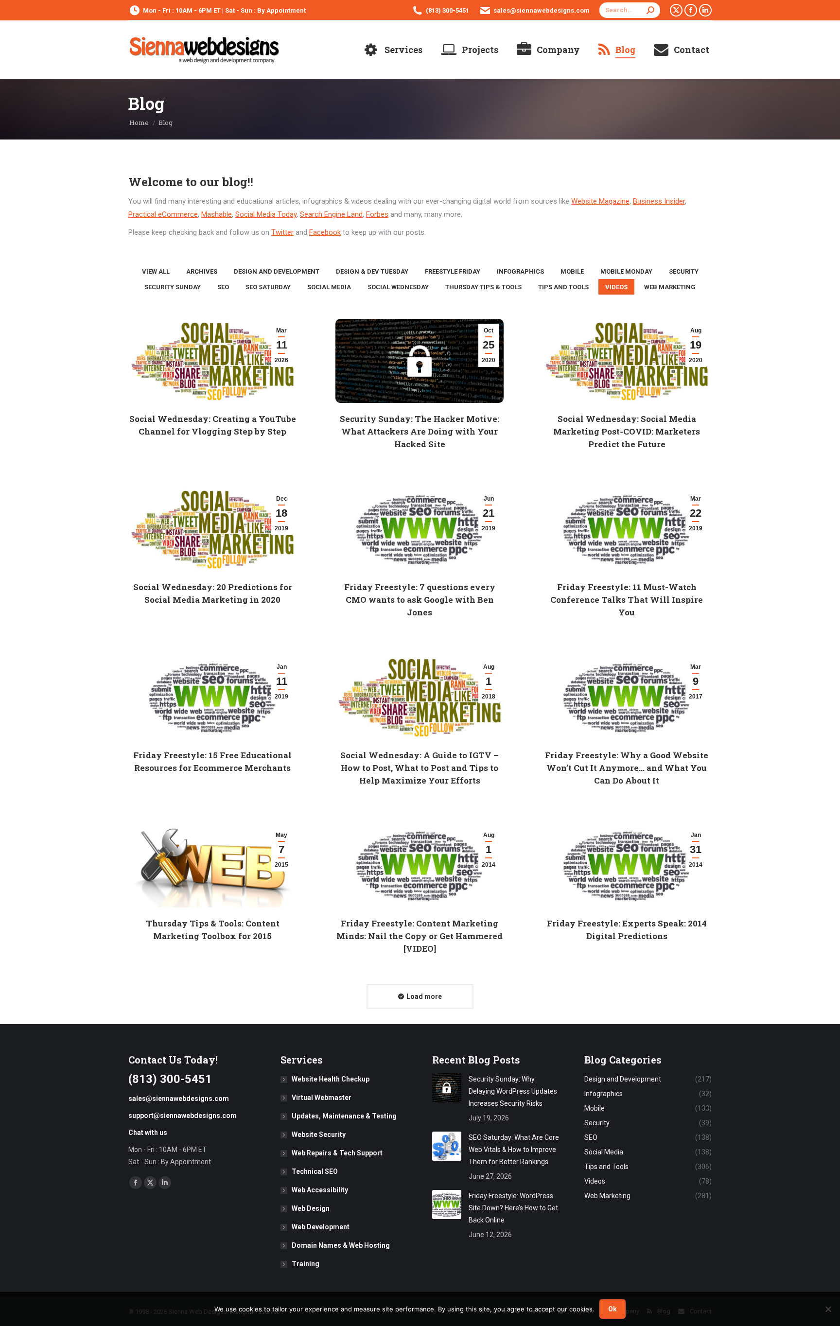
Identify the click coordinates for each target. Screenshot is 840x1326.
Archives (201, 271)
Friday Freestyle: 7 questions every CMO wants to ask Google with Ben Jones (419, 599)
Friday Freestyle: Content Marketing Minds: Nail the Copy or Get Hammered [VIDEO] (419, 936)
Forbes (377, 214)
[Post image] (446, 1087)
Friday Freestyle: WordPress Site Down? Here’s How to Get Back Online (513, 1208)
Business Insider (659, 201)
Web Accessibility (320, 1190)
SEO (223, 287)
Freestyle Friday (452, 271)
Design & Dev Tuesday (372, 271)
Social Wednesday (398, 287)
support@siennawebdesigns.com (182, 1115)
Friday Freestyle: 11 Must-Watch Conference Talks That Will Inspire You (626, 599)
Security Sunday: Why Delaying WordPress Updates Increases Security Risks (513, 1091)
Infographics (520, 271)
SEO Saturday (268, 287)
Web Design (311, 1208)
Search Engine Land (331, 214)
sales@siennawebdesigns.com (541, 10)
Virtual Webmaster (321, 1097)
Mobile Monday (626, 271)
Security (684, 271)
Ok (612, 1309)
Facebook (325, 232)
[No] (828, 1309)
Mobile (572, 271)
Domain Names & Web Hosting (341, 1245)
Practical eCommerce (163, 214)
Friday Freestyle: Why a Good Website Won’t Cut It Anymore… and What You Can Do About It (626, 768)
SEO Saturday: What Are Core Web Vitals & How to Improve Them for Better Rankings (514, 1150)
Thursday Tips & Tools (483, 287)
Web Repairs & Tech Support (337, 1153)
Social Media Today (266, 214)
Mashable (216, 214)
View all (156, 271)
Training (305, 1264)
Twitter (282, 232)
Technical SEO (315, 1171)
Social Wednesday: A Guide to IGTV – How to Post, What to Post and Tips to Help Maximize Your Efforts (419, 768)
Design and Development (276, 271)
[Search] (650, 10)
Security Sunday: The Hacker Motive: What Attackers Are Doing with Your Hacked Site (419, 431)
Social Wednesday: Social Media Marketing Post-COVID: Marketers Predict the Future (626, 431)
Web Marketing (670, 287)
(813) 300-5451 (447, 10)
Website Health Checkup (330, 1079)
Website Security (319, 1134)
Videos (616, 287)
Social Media (329, 287)
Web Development (321, 1227)
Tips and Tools (563, 287)
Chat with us (147, 1132)
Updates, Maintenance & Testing (344, 1116)
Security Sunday (172, 287)
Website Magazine (600, 201)
